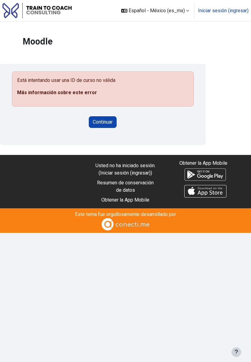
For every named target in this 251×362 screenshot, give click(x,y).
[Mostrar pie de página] (236, 352)
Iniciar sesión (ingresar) (223, 10)
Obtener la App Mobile (125, 200)
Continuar (103, 122)
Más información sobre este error (57, 92)
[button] (155, 10)
